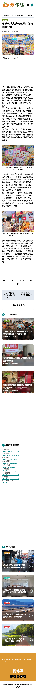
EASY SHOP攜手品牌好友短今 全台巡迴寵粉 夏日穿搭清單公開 (17, 332)
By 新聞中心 (5, 31)
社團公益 (7, 578)
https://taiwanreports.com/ (10, 451)
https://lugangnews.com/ (10, 471)
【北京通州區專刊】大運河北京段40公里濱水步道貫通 (14, 640)
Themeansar (23, 687)
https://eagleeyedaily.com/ (10, 455)
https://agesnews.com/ (9, 467)
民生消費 (5, 20)
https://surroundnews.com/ (10, 459)
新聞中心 (20, 305)
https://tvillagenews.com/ (10, 483)
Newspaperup (12, 687)
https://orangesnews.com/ (10, 479)
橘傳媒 (18, 671)
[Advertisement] (18, 72)
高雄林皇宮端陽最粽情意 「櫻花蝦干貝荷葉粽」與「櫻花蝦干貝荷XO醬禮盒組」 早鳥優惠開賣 (17, 387)
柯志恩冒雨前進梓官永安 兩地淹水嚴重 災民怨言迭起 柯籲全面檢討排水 (14, 567)
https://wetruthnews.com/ (10, 463)
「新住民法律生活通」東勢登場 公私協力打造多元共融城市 (14, 591)
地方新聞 (7, 553)
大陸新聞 (7, 602)
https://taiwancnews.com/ (10, 475)
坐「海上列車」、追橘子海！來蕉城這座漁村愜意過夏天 (14, 615)
